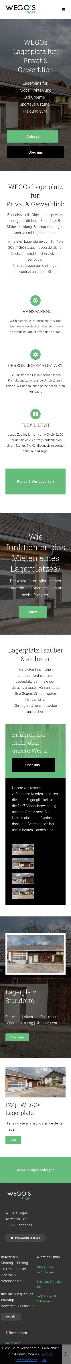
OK (44, 1360)
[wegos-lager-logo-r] (20, 7)
